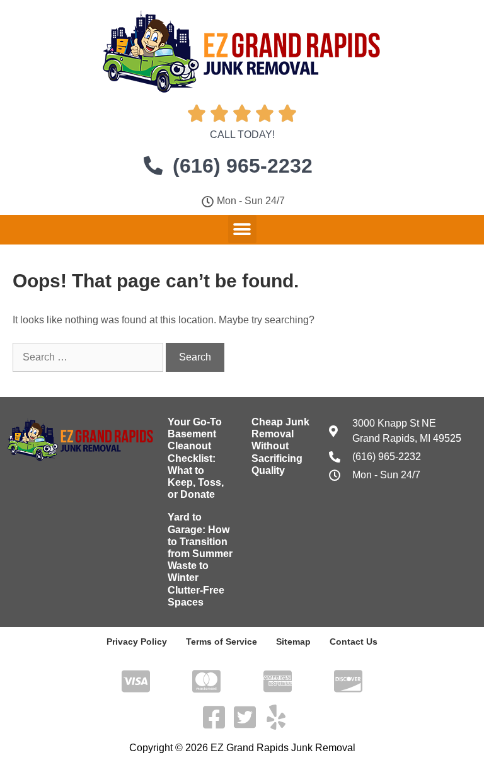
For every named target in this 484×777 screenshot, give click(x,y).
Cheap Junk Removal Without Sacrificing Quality (280, 446)
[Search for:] (89, 357)
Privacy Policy (137, 641)
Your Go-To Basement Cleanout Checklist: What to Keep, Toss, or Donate (196, 458)
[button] (242, 229)
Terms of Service (221, 641)
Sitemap (293, 641)
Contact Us (353, 641)
